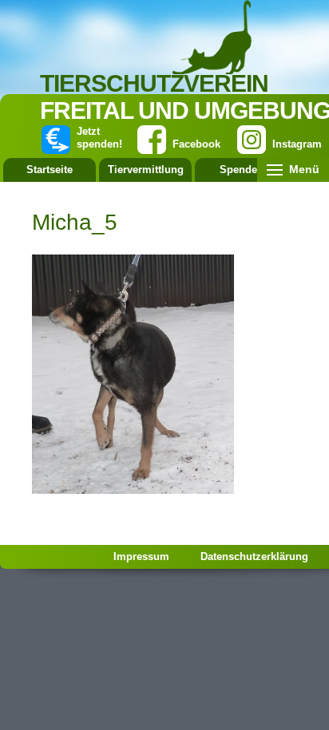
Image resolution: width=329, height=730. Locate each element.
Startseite (49, 170)
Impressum (141, 556)
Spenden (242, 170)
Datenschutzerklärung (254, 556)
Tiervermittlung (146, 170)
